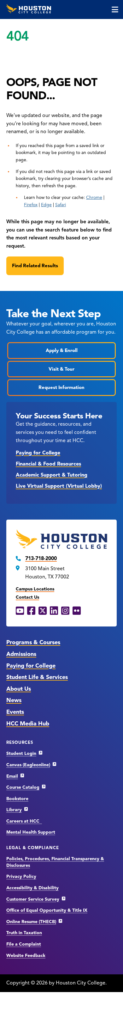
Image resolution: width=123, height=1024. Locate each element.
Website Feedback (25, 955)
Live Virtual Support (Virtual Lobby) (59, 486)
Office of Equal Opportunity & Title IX (46, 910)
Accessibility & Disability (32, 888)
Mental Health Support (30, 832)
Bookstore (17, 798)
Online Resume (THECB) (31, 921)
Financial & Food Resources (48, 464)
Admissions (21, 654)
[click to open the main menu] (115, 9)
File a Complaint (23, 944)
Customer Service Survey (32, 899)
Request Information (61, 387)
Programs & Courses (33, 642)
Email (12, 776)
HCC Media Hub (27, 723)
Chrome (94, 197)
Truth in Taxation (24, 932)
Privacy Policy (21, 876)
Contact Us (27, 597)
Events (15, 711)
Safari (60, 204)
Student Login (21, 753)
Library (14, 809)
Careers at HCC (24, 821)
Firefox (31, 204)
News (13, 700)
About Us (18, 688)
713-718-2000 (41, 558)
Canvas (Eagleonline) (28, 765)
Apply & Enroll (62, 350)
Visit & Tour (61, 369)
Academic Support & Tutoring (51, 475)
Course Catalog (22, 787)
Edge (46, 204)
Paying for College (38, 453)
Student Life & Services (37, 677)
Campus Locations (35, 589)
